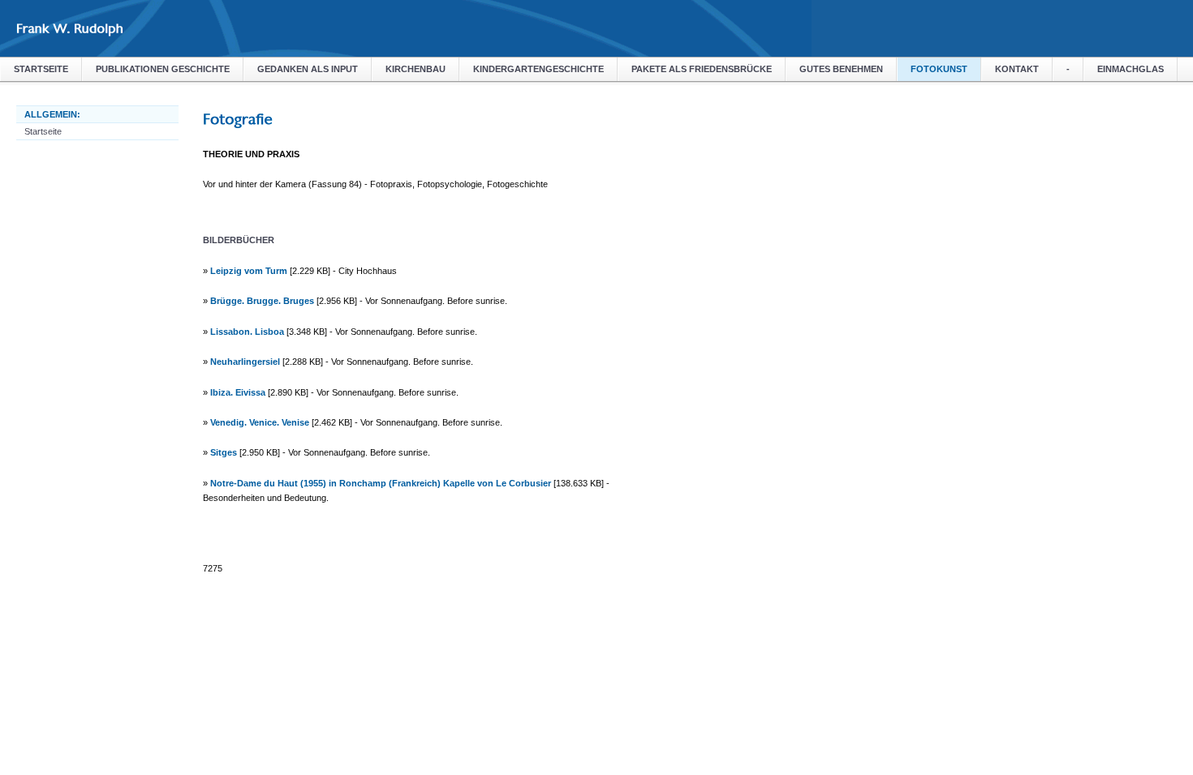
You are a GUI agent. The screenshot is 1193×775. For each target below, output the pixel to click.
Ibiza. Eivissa (237, 392)
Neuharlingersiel (245, 361)
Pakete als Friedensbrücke (701, 69)
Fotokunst (939, 69)
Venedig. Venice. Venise (259, 422)
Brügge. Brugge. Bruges (262, 301)
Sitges (223, 452)
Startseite (41, 69)
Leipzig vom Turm (248, 271)
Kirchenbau (415, 69)
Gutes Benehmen (841, 69)
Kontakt (1017, 69)
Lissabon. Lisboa (247, 331)
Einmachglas (1130, 69)
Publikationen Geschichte (163, 69)
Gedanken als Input (307, 69)
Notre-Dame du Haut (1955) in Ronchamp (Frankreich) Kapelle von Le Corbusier (380, 483)
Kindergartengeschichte (538, 69)
